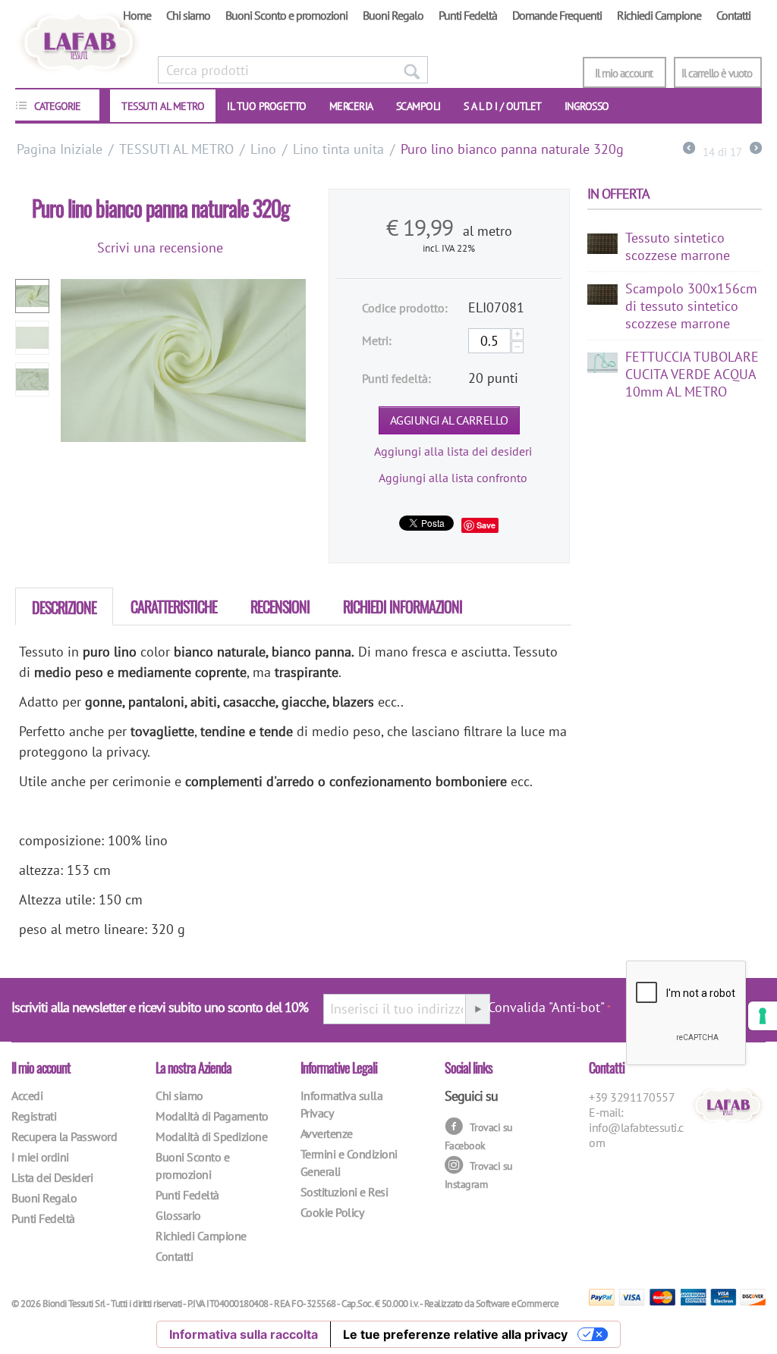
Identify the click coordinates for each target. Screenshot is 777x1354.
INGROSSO (587, 106)
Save (486, 525)
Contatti (733, 15)
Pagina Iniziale (59, 149)
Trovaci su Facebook (479, 1136)
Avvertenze (326, 1133)
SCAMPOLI (418, 106)
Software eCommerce (517, 1303)
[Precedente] (689, 149)
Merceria (351, 106)
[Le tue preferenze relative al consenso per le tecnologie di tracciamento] (762, 1015)
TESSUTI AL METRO (162, 106)
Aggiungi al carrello (449, 420)
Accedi (26, 1095)
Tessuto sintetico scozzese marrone (677, 246)
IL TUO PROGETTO (267, 106)
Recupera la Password (64, 1136)
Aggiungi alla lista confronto (453, 477)
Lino (263, 149)
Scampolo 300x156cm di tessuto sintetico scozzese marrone (691, 306)
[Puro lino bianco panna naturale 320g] (183, 360)
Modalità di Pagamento (212, 1116)
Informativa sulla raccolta (243, 1334)
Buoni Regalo (393, 15)
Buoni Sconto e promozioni (286, 15)
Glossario (178, 1215)
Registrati (33, 1116)
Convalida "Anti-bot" (546, 1007)
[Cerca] (411, 70)
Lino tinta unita (338, 149)
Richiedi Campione (659, 15)
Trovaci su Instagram (479, 1174)
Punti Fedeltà (468, 15)
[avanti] (756, 149)
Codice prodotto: (405, 307)
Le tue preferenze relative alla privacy (455, 1334)
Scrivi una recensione (160, 247)
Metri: (377, 340)
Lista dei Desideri (52, 1177)
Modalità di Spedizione (211, 1136)
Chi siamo (188, 15)
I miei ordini (40, 1156)
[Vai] (477, 1009)
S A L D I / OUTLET (503, 106)
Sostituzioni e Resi (344, 1191)
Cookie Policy (332, 1212)
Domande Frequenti (557, 15)
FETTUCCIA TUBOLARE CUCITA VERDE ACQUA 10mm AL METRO (692, 374)
